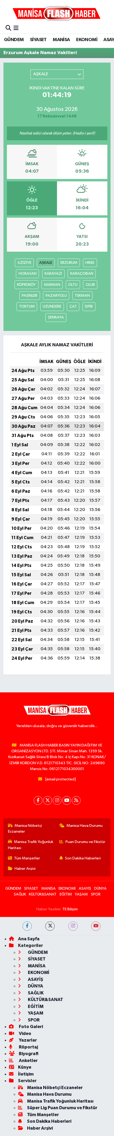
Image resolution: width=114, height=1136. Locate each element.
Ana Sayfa (29, 939)
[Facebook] (38, 800)
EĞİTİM (66, 894)
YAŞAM (81, 894)
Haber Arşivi (25, 869)
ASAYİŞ (85, 888)
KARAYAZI (53, 274)
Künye (24, 1067)
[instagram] (73, 926)
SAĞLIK (20, 894)
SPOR (95, 894)
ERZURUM (68, 263)
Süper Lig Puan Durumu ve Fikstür (62, 1108)
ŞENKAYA (56, 317)
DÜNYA (100, 888)
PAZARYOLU (56, 296)
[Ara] (8, 28)
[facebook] (27, 926)
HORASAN (28, 274)
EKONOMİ (86, 39)
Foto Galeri (30, 1026)
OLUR (90, 285)
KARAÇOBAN (81, 274)
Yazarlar (27, 1040)
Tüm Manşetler (27, 858)
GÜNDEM (14, 39)
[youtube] (95, 926)
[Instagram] (57, 800)
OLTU (72, 285)
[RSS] (76, 800)
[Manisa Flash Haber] (56, 13)
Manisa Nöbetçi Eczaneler (25, 828)
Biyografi (28, 1053)
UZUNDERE (52, 306)
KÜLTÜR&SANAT (42, 894)
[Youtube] (66, 800)
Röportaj (28, 1047)
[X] (47, 800)
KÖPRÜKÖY (26, 285)
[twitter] (50, 926)
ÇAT (73, 306)
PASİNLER (29, 296)
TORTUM (27, 306)
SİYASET (38, 39)
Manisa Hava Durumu (85, 826)
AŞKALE (45, 263)
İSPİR (89, 306)
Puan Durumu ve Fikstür (85, 842)
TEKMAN (82, 296)
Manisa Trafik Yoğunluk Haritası (31, 845)
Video (24, 1033)
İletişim (26, 1074)
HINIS (89, 263)
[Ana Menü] (16, 28)
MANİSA (61, 39)
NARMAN (52, 285)
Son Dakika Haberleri (83, 858)
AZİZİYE (24, 263)
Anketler (28, 1060)
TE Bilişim (70, 909)
